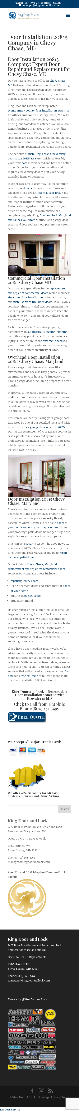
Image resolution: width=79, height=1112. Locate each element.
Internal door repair (50, 192)
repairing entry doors (24, 581)
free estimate (29, 676)
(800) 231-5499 (46, 708)
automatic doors (53, 341)
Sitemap (43, 1097)
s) (65, 431)
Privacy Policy (60, 1097)
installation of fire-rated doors (32, 302)
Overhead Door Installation (34, 357)
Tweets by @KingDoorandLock (27, 999)
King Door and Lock (28, 691)
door (24, 163)
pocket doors (32, 595)
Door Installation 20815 (33, 695)
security (31, 543)
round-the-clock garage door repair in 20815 (36, 427)
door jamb (29, 188)
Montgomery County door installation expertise (38, 110)
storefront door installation (25, 297)
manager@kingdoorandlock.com (29, 862)
